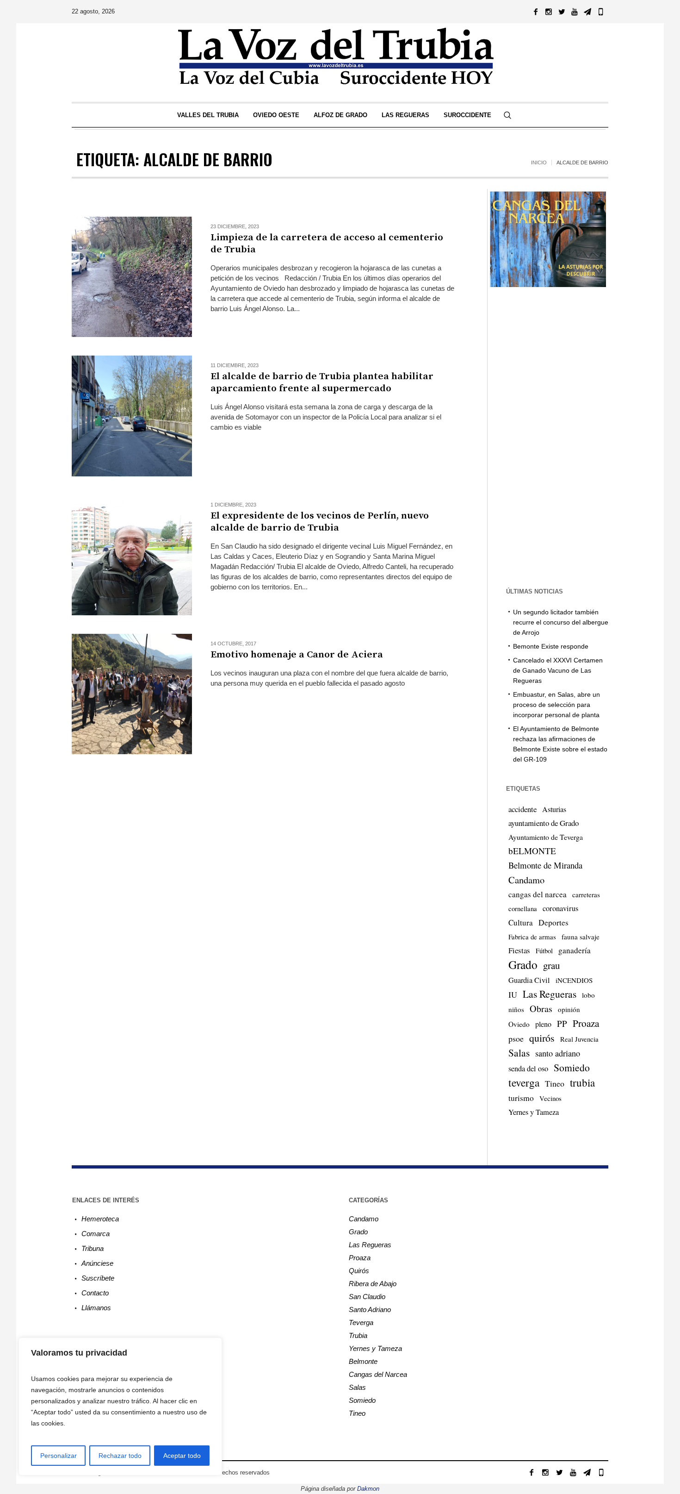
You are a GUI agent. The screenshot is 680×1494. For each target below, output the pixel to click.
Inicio (539, 162)
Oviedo (519, 1024)
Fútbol (544, 950)
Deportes (553, 922)
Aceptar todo (182, 1455)
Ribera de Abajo (372, 1284)
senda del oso (528, 1068)
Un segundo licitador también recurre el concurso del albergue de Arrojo (560, 622)
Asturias (554, 809)
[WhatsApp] (600, 12)
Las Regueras (549, 993)
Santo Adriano (370, 1309)
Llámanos (96, 1308)
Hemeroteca (100, 1219)
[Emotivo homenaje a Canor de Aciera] (132, 694)
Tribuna (92, 1248)
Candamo (526, 879)
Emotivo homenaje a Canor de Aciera (296, 655)
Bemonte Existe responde (550, 646)
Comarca (95, 1234)
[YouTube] (575, 12)
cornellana (522, 908)
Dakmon (368, 1488)
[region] (120, 1406)
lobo (588, 995)
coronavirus (560, 908)
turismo (521, 1097)
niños (516, 1009)
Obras (541, 1008)
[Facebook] (536, 12)
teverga (523, 1082)
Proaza (586, 1023)
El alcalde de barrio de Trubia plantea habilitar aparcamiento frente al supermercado (321, 382)
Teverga (361, 1322)
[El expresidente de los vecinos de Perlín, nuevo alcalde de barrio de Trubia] (132, 555)
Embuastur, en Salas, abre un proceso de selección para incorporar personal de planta (556, 705)
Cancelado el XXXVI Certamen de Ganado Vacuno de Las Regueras (558, 670)
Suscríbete (97, 1278)
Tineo (554, 1083)
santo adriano (557, 1053)
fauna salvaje (581, 936)
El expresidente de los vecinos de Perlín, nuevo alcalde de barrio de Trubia (319, 522)
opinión (569, 1009)
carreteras (586, 894)
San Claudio (367, 1296)
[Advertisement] (263, 827)
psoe (516, 1038)
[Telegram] (587, 12)
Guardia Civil (529, 980)
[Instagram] (549, 12)
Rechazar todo (120, 1455)
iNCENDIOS (574, 980)
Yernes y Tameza (533, 1112)
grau (551, 965)
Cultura (520, 922)
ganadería (574, 950)
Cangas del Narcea (378, 1374)
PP (562, 1023)
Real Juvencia (579, 1039)
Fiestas (519, 950)
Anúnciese (97, 1263)
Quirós (359, 1271)
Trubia (358, 1335)
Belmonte (363, 1361)
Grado (523, 964)
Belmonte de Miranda (545, 865)
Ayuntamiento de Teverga (545, 837)
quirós (542, 1037)
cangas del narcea (537, 894)
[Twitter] (562, 12)
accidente (522, 809)
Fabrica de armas (532, 936)
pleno (543, 1024)
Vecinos (550, 1098)
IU (512, 994)
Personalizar (58, 1455)
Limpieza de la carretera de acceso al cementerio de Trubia (326, 243)
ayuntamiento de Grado (543, 823)
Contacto (95, 1293)
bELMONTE (532, 850)
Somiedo (572, 1067)
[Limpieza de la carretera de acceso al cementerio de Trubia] (132, 277)
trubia (582, 1082)
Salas (519, 1052)
